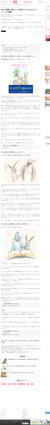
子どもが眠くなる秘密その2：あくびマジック (12, 49)
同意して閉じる (25, 423)
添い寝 (32, 384)
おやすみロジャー (6, 147)
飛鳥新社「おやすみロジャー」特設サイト (11, 305)
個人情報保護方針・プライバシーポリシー (29, 418)
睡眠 (28, 384)
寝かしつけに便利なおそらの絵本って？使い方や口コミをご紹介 (20, 372)
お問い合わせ (24, 415)
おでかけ (2, 411)
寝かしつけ (4, 384)
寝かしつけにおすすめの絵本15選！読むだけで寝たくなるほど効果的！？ (22, 366)
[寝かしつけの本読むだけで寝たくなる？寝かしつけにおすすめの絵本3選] (20, 343)
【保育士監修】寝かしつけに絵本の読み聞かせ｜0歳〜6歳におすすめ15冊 (22, 359)
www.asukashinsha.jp (5, 261)
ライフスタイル (3, 418)
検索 (15, 2)
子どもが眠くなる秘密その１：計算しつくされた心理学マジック (15, 47)
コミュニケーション (21, 384)
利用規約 (23, 416)
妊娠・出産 (3, 415)
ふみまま (9, 363)
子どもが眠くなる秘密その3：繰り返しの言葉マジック (13, 50)
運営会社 (23, 411)
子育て (2, 416)
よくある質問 (24, 413)
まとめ (4, 52)
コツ (9, 384)
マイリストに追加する (36, 31)
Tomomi (9, 370)
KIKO (9, 376)
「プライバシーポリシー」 (24, 421)
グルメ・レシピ (3, 413)
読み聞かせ (14, 384)
